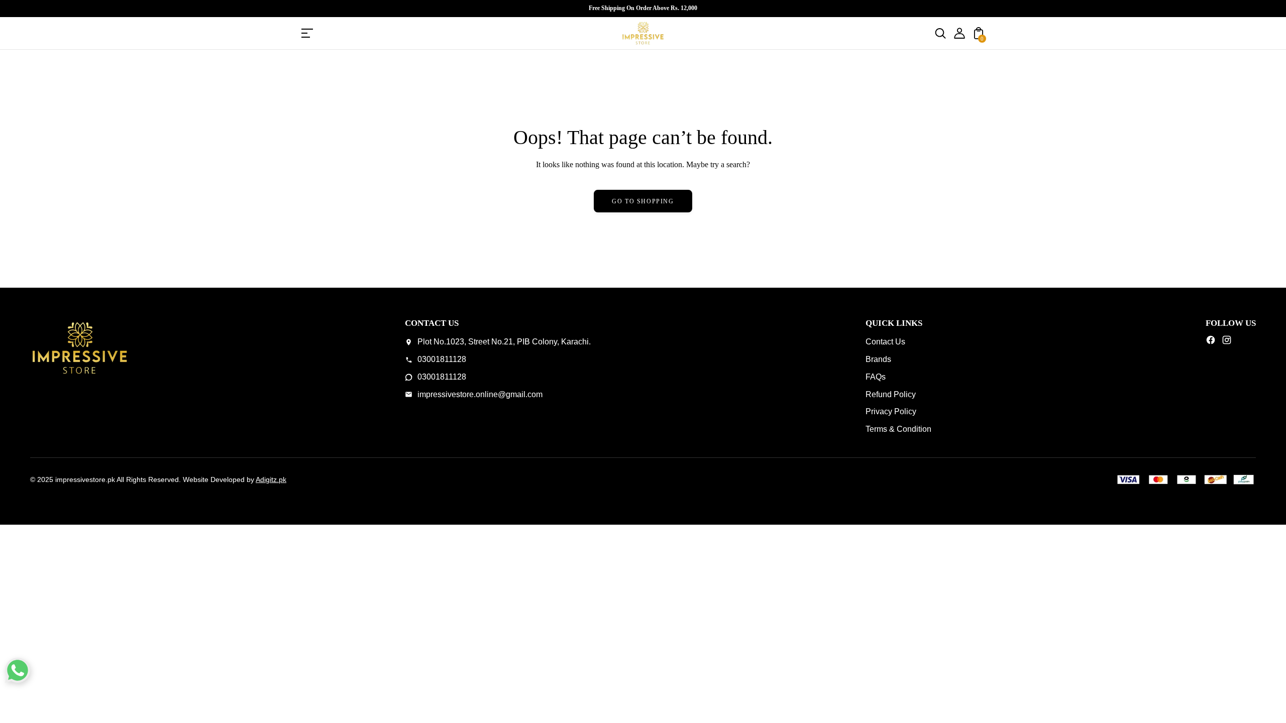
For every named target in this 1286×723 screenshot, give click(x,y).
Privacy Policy (891, 411)
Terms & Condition (898, 429)
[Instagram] (1227, 342)
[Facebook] (1211, 342)
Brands (878, 359)
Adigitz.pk (271, 479)
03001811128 (441, 359)
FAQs (876, 377)
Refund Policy (891, 394)
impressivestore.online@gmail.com (480, 394)
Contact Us (885, 341)
